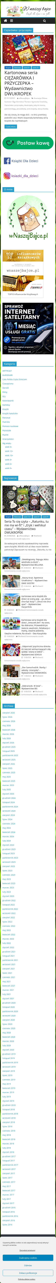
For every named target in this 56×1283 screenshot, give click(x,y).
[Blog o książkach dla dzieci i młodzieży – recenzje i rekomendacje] (5, 21)
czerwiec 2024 (8, 823)
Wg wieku (6, 443)
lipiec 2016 (7, 1224)
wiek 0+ (27, 67)
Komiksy (6, 405)
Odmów (28, 1265)
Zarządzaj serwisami (27, 1250)
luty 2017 (6, 1199)
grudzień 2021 (8, 951)
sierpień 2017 (8, 1173)
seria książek (32, 109)
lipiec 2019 (7, 1075)
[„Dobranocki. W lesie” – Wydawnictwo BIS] (11, 684)
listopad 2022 (8, 904)
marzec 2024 (8, 836)
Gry (4, 396)
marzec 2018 (8, 1143)
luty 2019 (6, 1096)
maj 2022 (6, 930)
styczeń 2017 (8, 1203)
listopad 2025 (8, 751)
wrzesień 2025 (8, 759)
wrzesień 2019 (8, 1066)
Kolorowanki (8, 400)
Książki (8, 67)
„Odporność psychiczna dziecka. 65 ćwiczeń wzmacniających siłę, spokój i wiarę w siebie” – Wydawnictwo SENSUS (36, 650)
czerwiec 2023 (8, 874)
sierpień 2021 (8, 968)
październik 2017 (10, 1165)
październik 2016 (10, 1216)
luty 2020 (6, 1045)
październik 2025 (10, 755)
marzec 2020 (8, 1041)
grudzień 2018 (8, 1105)
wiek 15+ (9, 455)
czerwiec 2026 (8, 721)
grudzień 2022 (8, 900)
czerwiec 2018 (8, 1130)
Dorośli (5, 388)
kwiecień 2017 (8, 1190)
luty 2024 (6, 840)
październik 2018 (10, 1113)
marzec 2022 (8, 938)
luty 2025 (6, 789)
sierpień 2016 (8, 1220)
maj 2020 (6, 1032)
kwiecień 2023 (8, 883)
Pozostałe (6, 430)
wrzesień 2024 (8, 811)
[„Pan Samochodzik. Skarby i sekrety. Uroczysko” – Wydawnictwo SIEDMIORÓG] (11, 666)
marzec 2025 (8, 785)
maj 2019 (6, 1084)
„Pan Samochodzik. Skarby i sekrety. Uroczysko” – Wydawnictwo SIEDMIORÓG (33, 670)
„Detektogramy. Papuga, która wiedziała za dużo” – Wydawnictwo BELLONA (34, 562)
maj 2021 (6, 981)
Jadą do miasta (39, 105)
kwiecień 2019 (8, 1088)
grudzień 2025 (8, 747)
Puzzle (5, 434)
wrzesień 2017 (8, 1169)
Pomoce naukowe (10, 426)
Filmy (4, 392)
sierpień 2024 (8, 815)
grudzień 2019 (8, 1054)
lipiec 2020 (7, 1024)
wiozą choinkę (43, 109)
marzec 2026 (8, 734)
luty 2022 (6, 943)
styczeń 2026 (8, 742)
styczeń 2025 (8, 793)
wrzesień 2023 (8, 862)
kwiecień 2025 (8, 781)
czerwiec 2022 (8, 926)
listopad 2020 (8, 1007)
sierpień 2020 (8, 1020)
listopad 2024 (8, 802)
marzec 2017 (8, 1194)
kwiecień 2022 (8, 934)
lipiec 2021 (7, 973)
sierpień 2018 (8, 1122)
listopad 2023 (8, 853)
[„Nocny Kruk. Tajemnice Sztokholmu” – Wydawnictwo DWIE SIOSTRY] (11, 576)
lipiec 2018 (7, 1126)
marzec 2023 (8, 887)
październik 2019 (10, 1062)
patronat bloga (10, 109)
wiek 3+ (36, 67)
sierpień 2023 (8, 866)
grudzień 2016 (8, 1207)
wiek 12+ (9, 451)
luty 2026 (6, 738)
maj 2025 (6, 776)
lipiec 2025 (7, 768)
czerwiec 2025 (8, 772)
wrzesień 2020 (8, 1015)
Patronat (17, 67)
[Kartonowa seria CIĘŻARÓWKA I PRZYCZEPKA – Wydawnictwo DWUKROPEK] (28, 36)
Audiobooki (7, 375)
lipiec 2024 (7, 819)
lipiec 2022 (7, 921)
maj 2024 (6, 828)
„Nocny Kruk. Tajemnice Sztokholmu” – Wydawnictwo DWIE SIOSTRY (34, 580)
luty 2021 (6, 994)
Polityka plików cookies (26, 1279)
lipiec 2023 (7, 870)
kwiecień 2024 (8, 832)
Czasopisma (7, 383)
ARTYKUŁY (7, 370)
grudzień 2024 (8, 798)
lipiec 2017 (7, 1177)
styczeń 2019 (8, 1101)
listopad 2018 (8, 1109)
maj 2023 (6, 879)
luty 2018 (6, 1147)
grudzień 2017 (8, 1156)
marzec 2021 (8, 990)
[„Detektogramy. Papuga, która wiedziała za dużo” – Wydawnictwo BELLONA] (11, 558)
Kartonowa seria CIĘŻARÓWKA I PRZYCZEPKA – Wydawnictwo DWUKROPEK (21, 83)
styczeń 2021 (8, 998)
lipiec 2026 (7, 717)
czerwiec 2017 (8, 1182)
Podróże (6, 422)
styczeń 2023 (8, 896)
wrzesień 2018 (8, 1118)
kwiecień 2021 (8, 985)
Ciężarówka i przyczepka (13, 105)
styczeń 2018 (8, 1152)
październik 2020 (10, 1011)
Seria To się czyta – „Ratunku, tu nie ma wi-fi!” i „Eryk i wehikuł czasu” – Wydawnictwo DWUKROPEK (26, 526)
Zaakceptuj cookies (28, 1257)
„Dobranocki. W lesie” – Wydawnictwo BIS (31, 687)
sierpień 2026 (8, 712)
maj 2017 (6, 1186)
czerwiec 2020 (8, 1028)
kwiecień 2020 (8, 1037)
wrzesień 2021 (8, 964)
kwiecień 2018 (8, 1139)
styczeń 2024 (8, 845)
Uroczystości (8, 439)
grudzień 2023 (8, 849)
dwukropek (28, 105)
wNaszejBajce (24, 98)
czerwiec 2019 (8, 1079)
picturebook (21, 109)
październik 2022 (10, 909)
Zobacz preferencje (28, 1273)
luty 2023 (6, 892)
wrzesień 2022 (8, 913)
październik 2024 (10, 806)
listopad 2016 (8, 1211)
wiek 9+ (8, 468)
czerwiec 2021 (8, 977)
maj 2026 (6, 725)
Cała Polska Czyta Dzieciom (14, 379)
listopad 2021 (8, 956)
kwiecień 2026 (8, 729)
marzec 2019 (8, 1092)
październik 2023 (10, 857)
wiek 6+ (8, 464)
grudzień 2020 (8, 1002)
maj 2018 (6, 1135)
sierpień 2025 (8, 764)
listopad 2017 (8, 1160)
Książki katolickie (10, 413)
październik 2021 (10, 960)
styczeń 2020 (8, 1049)
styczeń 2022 (8, 947)
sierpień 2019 (8, 1071)
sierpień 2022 (8, 917)
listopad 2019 (8, 1058)
